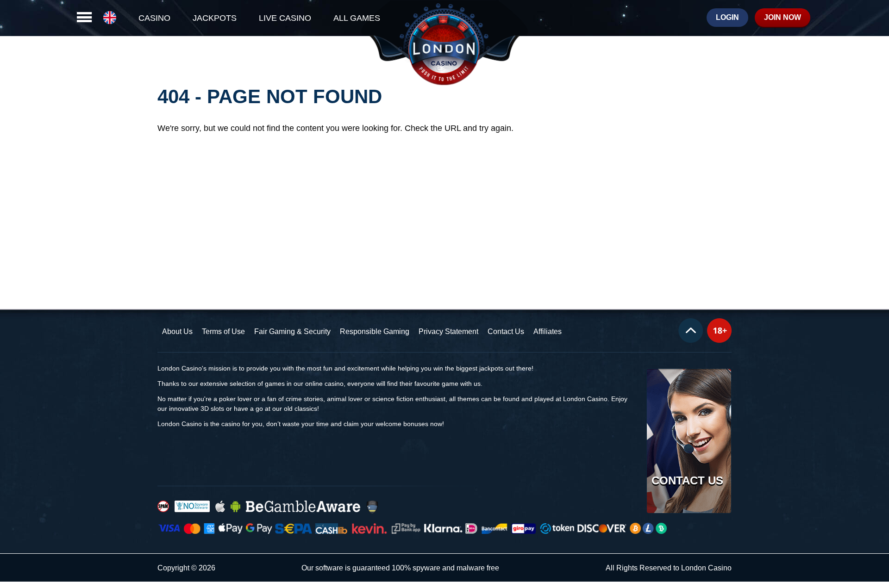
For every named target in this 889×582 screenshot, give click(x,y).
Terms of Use (223, 331)
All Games (356, 18)
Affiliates (547, 331)
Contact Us (506, 331)
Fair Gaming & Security (292, 331)
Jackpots (215, 18)
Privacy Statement (448, 331)
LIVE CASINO (285, 18)
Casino (154, 18)
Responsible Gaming (374, 331)
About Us (177, 331)
